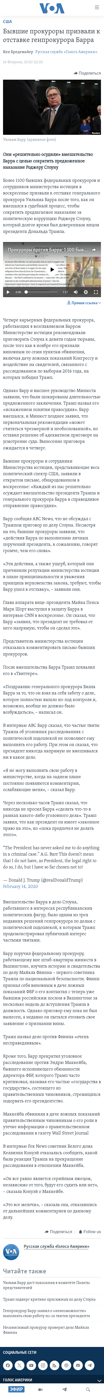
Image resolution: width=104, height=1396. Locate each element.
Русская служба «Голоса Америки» (66, 52)
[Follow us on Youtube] (31, 1365)
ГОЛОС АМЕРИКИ (29, 257)
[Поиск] (88, 1389)
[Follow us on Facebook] (8, 1365)
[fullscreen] (96, 292)
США (7, 22)
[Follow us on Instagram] (43, 1365)
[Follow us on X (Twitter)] (19, 1365)
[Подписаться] (78, 1365)
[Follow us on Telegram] (89, 1365)
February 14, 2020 (20, 887)
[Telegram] (64, 1389)
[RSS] (54, 1365)
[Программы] (40, 1389)
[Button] (87, 73)
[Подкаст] (66, 1365)
